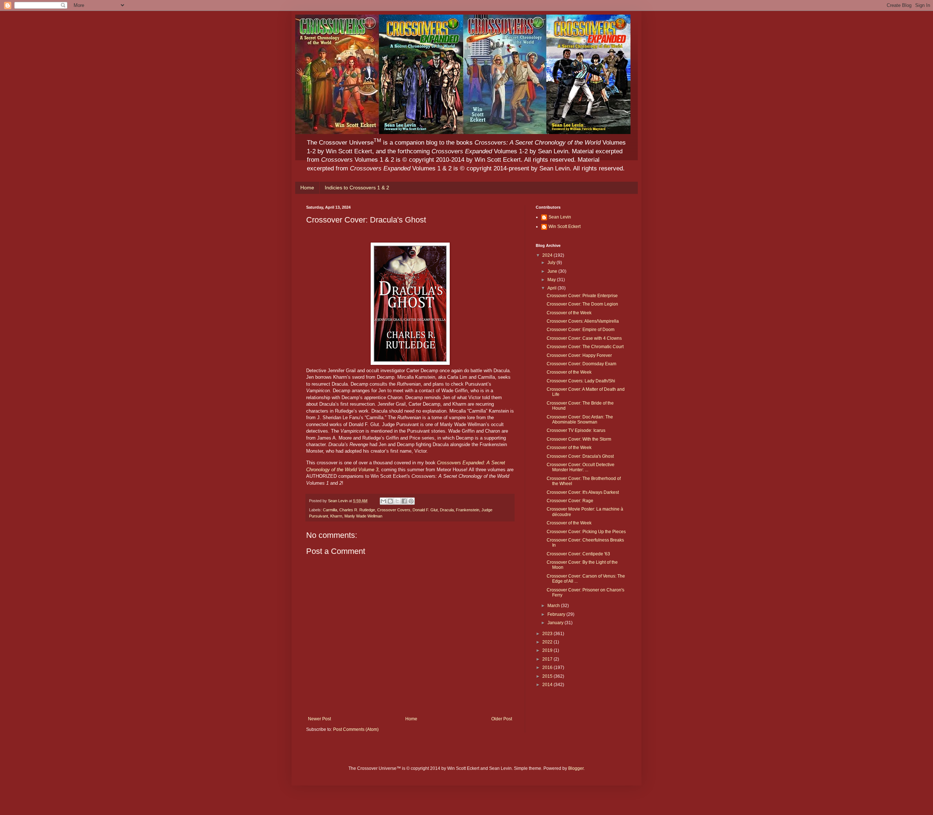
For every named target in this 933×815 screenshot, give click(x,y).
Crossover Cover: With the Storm (579, 439)
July (552, 262)
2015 (548, 676)
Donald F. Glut (425, 510)
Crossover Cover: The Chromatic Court (585, 346)
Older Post (501, 718)
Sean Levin (560, 217)
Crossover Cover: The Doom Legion (582, 304)
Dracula (447, 510)
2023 (548, 633)
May (552, 279)
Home (307, 187)
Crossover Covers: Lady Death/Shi (581, 380)
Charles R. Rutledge (357, 510)
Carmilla (330, 510)
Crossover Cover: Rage (570, 500)
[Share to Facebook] (404, 501)
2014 (548, 684)
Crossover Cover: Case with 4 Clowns (584, 338)
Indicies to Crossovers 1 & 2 (357, 187)
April (552, 288)
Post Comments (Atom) (356, 729)
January (556, 622)
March (554, 605)
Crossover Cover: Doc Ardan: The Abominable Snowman (580, 419)
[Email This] (383, 501)
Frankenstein (467, 510)
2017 (548, 659)
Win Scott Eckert (565, 226)
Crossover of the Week (569, 312)
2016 (548, 667)
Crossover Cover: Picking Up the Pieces (586, 531)
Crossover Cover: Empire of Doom (580, 329)
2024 (548, 255)
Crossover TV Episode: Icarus (576, 430)
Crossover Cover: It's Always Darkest (583, 492)
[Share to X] (397, 501)
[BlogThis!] (390, 501)
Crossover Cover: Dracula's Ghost (580, 456)
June (552, 271)
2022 (548, 642)
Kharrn (336, 516)
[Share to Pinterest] (411, 501)
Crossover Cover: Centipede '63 (578, 553)
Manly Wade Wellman (363, 516)
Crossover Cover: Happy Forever (579, 355)
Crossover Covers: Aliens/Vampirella (583, 321)
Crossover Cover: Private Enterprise (582, 295)
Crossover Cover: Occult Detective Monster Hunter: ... (580, 467)
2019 (548, 650)
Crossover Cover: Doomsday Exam (581, 363)
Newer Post (319, 718)
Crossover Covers (393, 510)
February (556, 614)
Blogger (575, 768)
